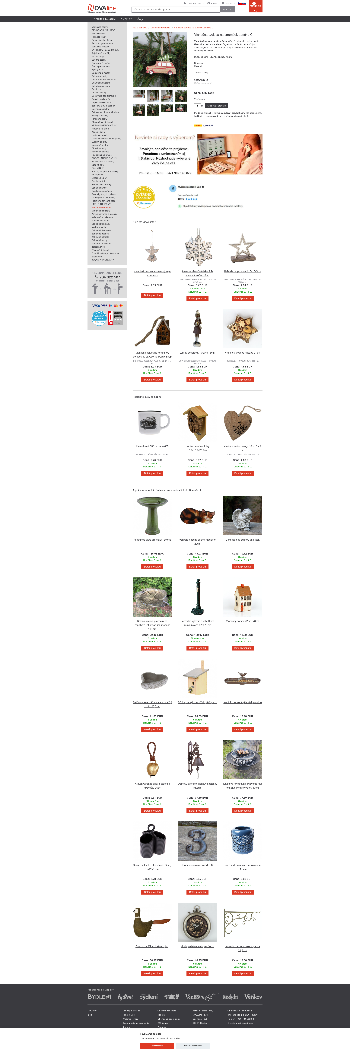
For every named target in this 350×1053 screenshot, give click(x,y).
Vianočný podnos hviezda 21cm (242, 352)
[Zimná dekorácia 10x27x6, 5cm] (197, 348)
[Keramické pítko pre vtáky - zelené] (152, 535)
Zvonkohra (97, 256)
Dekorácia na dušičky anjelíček (242, 539)
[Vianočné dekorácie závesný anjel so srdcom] (152, 267)
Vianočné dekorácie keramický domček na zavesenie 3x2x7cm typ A (152, 356)
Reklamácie (128, 1014)
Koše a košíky (98, 131)
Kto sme (126, 1027)
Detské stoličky (99, 92)
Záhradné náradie (100, 236)
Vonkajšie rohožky (100, 46)
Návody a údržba (131, 1010)
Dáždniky (96, 89)
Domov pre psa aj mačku (104, 95)
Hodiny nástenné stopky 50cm (197, 946)
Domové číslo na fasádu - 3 (197, 865)
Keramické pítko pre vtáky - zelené (152, 539)
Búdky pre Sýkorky (101, 63)
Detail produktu (152, 295)
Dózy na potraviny (100, 108)
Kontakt (214, 3)
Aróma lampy (98, 56)
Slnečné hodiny (99, 177)
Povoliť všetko (157, 1046)
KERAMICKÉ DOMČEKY (104, 125)
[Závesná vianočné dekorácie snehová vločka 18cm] (197, 267)
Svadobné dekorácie (102, 190)
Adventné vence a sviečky (104, 213)
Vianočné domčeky (101, 210)
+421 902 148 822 (196, 3)
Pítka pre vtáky (99, 36)
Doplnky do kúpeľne (101, 99)
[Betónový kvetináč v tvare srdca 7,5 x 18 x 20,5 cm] (152, 698)
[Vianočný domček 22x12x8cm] (242, 617)
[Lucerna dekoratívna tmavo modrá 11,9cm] (242, 861)
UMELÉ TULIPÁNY (101, 204)
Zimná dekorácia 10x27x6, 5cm (197, 352)
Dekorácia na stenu (101, 82)
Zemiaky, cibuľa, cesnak (103, 105)
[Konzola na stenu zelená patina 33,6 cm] (242, 942)
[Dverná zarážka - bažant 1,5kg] (152, 942)
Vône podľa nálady (101, 223)
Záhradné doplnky (100, 233)
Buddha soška (99, 59)
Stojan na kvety (99, 187)
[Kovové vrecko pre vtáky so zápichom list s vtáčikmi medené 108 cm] (152, 617)
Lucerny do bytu (99, 141)
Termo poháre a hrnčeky (103, 197)
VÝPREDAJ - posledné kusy (105, 49)
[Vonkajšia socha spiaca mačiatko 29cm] (197, 535)
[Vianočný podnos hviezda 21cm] (242, 348)
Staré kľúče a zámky (101, 184)
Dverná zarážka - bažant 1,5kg (152, 946)
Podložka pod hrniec (102, 154)
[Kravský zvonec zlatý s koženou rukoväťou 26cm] (152, 779)
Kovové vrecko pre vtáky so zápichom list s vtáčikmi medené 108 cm (152, 625)
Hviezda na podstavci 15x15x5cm (242, 271)
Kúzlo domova (140, 27)
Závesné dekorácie (101, 250)
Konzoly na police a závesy (105, 171)
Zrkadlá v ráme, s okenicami (105, 253)
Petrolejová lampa (100, 151)
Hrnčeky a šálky (99, 118)
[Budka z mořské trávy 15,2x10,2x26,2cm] (197, 442)
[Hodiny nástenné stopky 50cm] (197, 942)
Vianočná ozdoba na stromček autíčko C (193, 27)
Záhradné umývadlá (101, 243)
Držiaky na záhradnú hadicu (105, 112)
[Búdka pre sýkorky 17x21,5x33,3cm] (197, 698)
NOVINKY (126, 18)
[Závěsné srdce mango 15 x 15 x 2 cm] (242, 442)
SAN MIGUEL (98, 168)
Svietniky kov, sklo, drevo (104, 194)
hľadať (228, 9)
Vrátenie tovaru (130, 1018)
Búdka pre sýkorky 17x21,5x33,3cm (197, 702)
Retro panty (97, 174)
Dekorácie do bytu (100, 76)
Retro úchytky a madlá (102, 43)
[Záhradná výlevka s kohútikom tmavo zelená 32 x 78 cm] (197, 617)
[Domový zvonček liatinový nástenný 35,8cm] (197, 779)
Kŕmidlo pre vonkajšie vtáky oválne (243, 702)
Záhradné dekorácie (101, 230)
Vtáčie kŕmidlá (98, 33)
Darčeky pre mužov (101, 72)
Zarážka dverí (98, 246)
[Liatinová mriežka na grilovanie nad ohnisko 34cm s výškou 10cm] (242, 779)
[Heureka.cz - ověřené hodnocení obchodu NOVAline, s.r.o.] (99, 324)
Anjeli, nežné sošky (101, 53)
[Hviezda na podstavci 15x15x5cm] (242, 267)
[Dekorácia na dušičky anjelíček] (242, 535)
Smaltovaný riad (99, 181)
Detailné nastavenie (193, 1046)
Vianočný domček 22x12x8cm (242, 621)
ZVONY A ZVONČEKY (103, 259)
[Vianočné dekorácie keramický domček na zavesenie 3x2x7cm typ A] (152, 348)
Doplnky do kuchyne (101, 102)
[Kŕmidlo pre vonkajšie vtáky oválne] (242, 698)
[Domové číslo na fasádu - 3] (197, 861)
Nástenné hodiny (100, 145)
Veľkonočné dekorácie (102, 217)
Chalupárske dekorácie (103, 122)
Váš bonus (230, 3)
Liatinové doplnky (100, 135)
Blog (90, 1014)
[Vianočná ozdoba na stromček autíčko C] (160, 85)
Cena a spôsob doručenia (135, 1022)
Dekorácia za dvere (101, 85)
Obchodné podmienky (169, 1018)
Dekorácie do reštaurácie (104, 79)
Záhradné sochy (99, 240)
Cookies (162, 1027)
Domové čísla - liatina (102, 40)
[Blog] (140, 19)
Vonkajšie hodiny (100, 26)
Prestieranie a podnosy (103, 161)
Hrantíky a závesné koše (103, 200)
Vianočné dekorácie (101, 207)
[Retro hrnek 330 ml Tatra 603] (152, 442)
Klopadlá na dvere (100, 128)
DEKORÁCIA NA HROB (103, 30)
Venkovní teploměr (101, 220)
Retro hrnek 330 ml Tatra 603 (152, 446)
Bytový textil (97, 69)
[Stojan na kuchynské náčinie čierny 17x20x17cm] (152, 861)
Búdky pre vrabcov (101, 66)
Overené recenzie (167, 1010)
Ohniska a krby (99, 148)
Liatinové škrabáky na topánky (106, 138)
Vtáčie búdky (98, 164)
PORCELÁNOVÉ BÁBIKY (104, 158)
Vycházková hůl (99, 227)
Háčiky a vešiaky (100, 115)
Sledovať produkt (216, 105)
